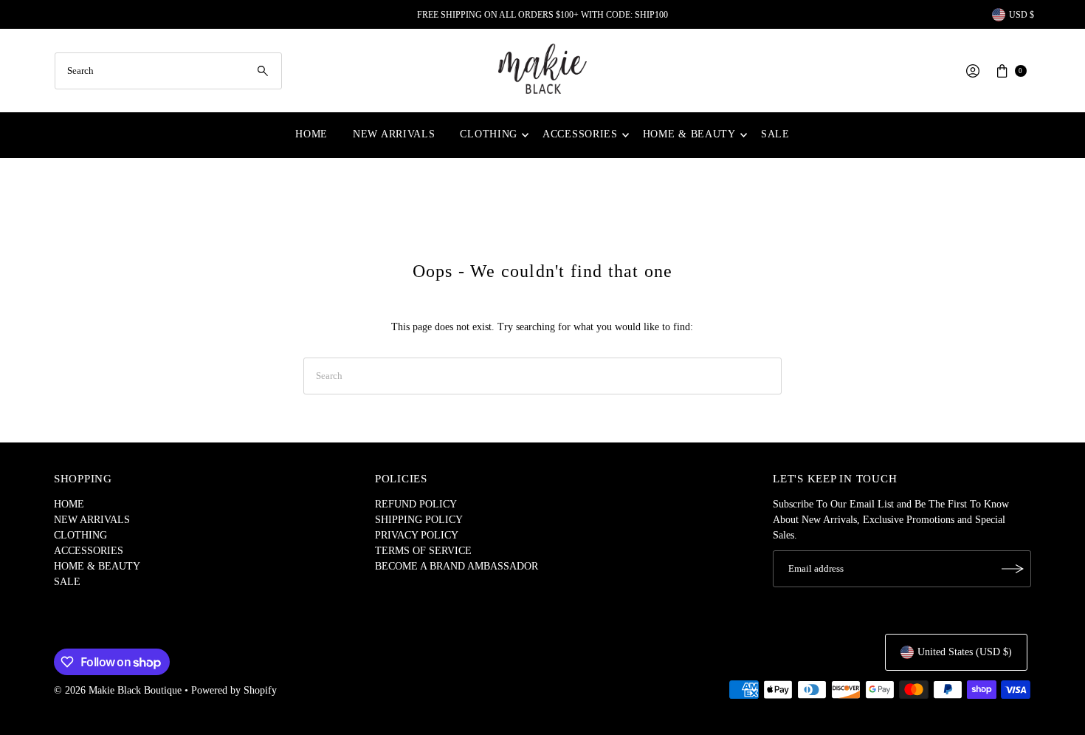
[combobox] (168, 70)
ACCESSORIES (580, 134)
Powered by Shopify (234, 690)
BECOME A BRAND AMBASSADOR (456, 566)
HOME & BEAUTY (689, 134)
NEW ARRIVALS (394, 134)
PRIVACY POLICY (416, 535)
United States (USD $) (964, 651)
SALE (775, 134)
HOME (311, 134)
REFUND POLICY (416, 504)
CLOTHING (488, 134)
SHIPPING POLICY (419, 519)
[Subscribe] (1012, 568)
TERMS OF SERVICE (423, 550)
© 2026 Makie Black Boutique (118, 690)
